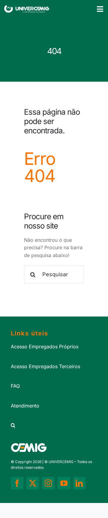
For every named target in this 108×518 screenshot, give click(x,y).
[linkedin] (79, 483)
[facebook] (17, 483)
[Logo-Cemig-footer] (29, 445)
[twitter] (32, 483)
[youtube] (64, 483)
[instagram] (48, 483)
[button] (54, 425)
